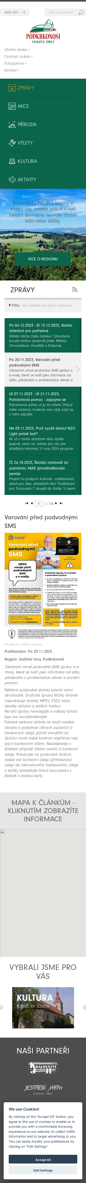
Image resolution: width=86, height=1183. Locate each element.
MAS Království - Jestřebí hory (15, 12)
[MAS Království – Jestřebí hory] (43, 1065)
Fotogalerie (14, 63)
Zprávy (26, 88)
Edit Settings (43, 1170)
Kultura (27, 161)
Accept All (43, 1160)
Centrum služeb (17, 56)
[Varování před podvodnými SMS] (43, 640)
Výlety (25, 143)
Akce (23, 106)
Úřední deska (15, 49)
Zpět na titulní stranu (43, 31)
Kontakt (10, 70)
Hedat (81, 12)
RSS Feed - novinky (75, 289)
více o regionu (43, 259)
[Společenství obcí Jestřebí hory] (43, 1086)
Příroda (27, 125)
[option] (43, 1007)
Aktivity (27, 180)
